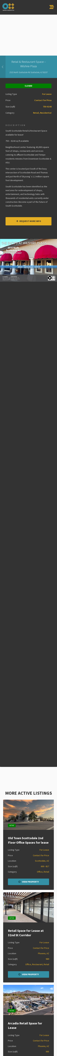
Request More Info (30, 221)
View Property (30, 881)
